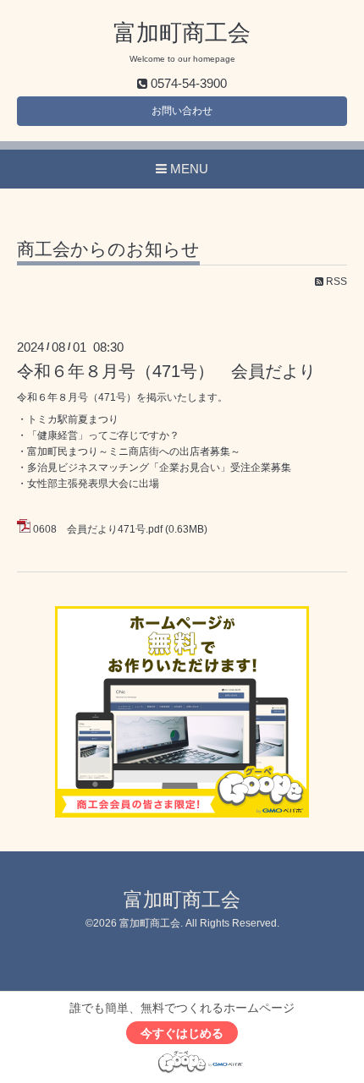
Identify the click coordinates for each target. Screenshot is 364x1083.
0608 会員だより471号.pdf (98, 529)
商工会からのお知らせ (108, 249)
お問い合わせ (182, 111)
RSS (335, 281)
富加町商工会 (182, 33)
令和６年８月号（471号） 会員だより (166, 371)
